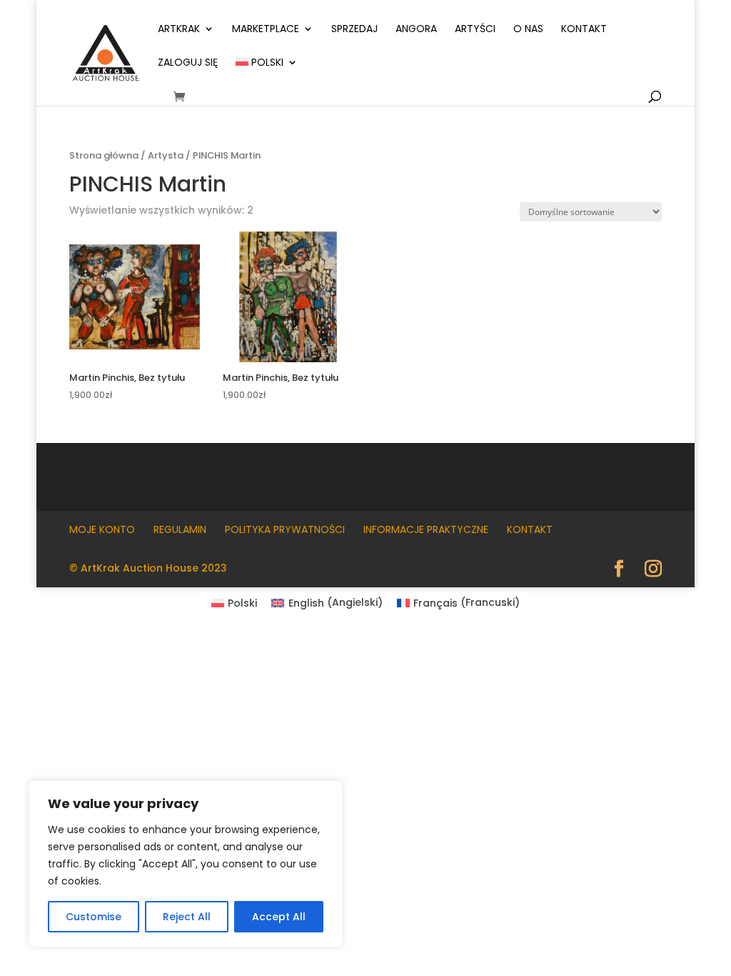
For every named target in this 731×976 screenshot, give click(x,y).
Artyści (475, 30)
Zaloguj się (188, 63)
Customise (93, 917)
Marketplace (265, 30)
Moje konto (102, 529)
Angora (416, 30)
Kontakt (584, 30)
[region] (186, 863)
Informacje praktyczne (425, 529)
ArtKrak (179, 30)
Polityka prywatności (285, 529)
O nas (528, 30)
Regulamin (179, 529)
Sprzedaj (354, 30)
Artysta (165, 155)
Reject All (187, 917)
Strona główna (103, 155)
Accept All (279, 917)
